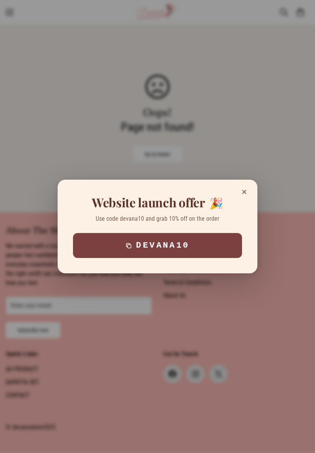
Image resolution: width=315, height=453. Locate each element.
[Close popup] (244, 192)
